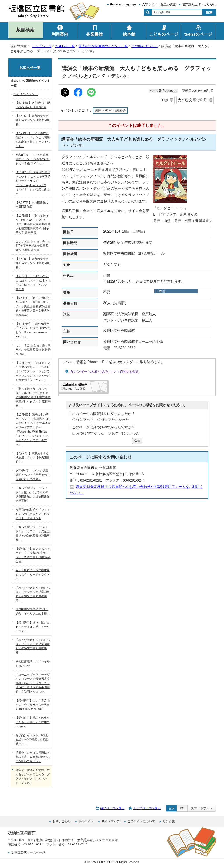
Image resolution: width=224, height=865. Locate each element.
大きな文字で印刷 (192, 100)
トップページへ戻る (147, 808)
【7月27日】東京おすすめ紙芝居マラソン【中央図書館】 (33, 458)
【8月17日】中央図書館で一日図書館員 (32, 204)
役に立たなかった (115, 419)
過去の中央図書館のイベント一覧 (103, 46)
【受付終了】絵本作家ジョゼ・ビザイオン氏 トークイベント (33, 627)
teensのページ (198, 34)
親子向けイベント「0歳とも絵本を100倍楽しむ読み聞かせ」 (32, 740)
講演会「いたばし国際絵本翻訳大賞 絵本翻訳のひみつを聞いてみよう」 (33, 757)
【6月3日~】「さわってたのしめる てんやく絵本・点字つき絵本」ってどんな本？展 (33, 283)
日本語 (160, 291)
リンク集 (169, 821)
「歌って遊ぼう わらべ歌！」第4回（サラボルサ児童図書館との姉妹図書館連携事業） (33, 494)
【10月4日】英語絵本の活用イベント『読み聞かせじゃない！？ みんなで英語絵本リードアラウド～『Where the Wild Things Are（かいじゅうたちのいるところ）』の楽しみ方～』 (33, 429)
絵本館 (129, 34)
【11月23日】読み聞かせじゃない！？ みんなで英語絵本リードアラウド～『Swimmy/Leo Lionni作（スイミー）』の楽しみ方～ (33, 183)
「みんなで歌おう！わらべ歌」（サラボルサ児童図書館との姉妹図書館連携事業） (33, 594)
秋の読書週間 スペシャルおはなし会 (33, 663)
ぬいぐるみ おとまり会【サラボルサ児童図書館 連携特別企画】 (33, 350)
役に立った (85, 419)
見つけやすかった (90, 433)
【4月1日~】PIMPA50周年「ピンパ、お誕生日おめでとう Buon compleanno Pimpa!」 (33, 330)
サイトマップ (111, 821)
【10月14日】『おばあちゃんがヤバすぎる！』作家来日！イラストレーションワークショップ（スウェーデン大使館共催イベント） (33, 371)
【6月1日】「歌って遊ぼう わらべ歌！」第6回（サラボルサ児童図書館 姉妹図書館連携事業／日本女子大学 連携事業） (34, 306)
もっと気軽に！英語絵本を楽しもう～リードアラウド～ (33, 574)
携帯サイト (86, 821)
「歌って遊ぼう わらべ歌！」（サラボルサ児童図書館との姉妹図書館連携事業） (33, 533)
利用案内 (60, 34)
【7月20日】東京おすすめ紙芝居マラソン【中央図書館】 (33, 263)
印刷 (165, 100)
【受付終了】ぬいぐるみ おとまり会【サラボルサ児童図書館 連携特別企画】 (33, 705)
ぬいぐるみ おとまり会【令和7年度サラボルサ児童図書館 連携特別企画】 (33, 246)
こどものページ (163, 34)
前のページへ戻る (112, 808)
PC (182, 808)
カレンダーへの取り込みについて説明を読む (105, 371)
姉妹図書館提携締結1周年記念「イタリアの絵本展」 (33, 611)
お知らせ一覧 (65, 46)
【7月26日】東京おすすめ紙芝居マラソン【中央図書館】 (33, 120)
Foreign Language (123, 4)
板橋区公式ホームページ (28, 852)
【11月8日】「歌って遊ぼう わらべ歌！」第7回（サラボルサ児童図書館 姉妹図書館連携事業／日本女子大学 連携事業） (33, 224)
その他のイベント (144, 46)
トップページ (41, 46)
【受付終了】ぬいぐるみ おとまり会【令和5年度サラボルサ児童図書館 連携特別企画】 (33, 555)
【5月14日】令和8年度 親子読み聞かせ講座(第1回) (33, 105)
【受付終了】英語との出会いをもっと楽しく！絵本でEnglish (33, 722)
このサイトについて (141, 821)
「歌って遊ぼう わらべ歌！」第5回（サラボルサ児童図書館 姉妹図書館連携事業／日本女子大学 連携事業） (33, 397)
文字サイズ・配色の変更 (159, 4)
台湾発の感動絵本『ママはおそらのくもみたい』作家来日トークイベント (33, 514)
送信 (137, 440)
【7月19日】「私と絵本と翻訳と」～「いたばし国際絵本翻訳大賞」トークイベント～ (33, 140)
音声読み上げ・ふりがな (199, 4)
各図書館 (94, 34)
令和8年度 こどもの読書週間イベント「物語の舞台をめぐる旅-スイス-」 (33, 159)
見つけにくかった (126, 433)
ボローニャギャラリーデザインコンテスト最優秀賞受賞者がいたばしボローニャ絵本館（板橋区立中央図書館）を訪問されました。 (33, 683)
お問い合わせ (61, 821)
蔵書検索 (25, 29)
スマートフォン (201, 808)
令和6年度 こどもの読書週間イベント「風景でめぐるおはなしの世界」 (33, 475)
